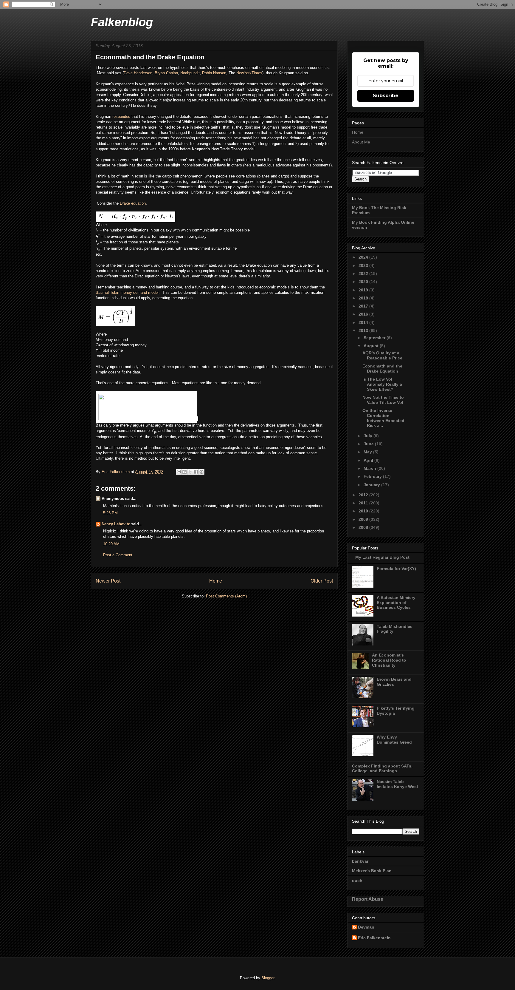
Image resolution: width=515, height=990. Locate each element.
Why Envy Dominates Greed (394, 740)
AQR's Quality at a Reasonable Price (382, 355)
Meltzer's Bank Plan (372, 870)
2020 (364, 281)
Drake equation (133, 203)
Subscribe (385, 95)
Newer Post (108, 580)
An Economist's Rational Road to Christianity (389, 660)
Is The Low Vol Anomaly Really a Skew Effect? (382, 384)
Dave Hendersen (138, 73)
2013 (364, 330)
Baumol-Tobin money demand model (127, 292)
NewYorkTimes (249, 73)
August (372, 345)
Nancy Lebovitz (116, 524)
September (375, 337)
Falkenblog (122, 22)
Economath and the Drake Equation (382, 368)
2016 (364, 314)
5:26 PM (110, 513)
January (372, 484)
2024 (364, 257)
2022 (364, 273)
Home (215, 580)
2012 (364, 494)
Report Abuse (367, 899)
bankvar (360, 861)
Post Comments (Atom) (226, 596)
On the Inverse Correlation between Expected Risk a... (383, 418)
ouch (357, 880)
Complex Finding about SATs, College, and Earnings (382, 768)
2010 (364, 511)
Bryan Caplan (166, 73)
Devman (366, 927)
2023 (364, 265)
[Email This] (179, 472)
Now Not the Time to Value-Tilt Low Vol (383, 400)
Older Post (322, 580)
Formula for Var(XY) (396, 568)
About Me (361, 142)
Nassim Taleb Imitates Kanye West (397, 784)
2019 (364, 290)
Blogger (267, 978)
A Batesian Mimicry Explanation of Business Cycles (396, 602)
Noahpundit (190, 73)
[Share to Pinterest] (201, 472)
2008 (364, 527)
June (369, 443)
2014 (364, 322)
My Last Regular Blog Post (382, 557)
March (370, 468)
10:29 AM (111, 544)
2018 (364, 298)
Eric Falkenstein (374, 937)
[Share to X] (190, 472)
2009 (364, 519)
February (373, 476)
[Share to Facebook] (196, 472)
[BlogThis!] (184, 472)
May (368, 452)
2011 (364, 503)
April (369, 460)
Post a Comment (117, 555)
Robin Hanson (214, 73)
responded (121, 116)
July (368, 435)
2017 (364, 306)
